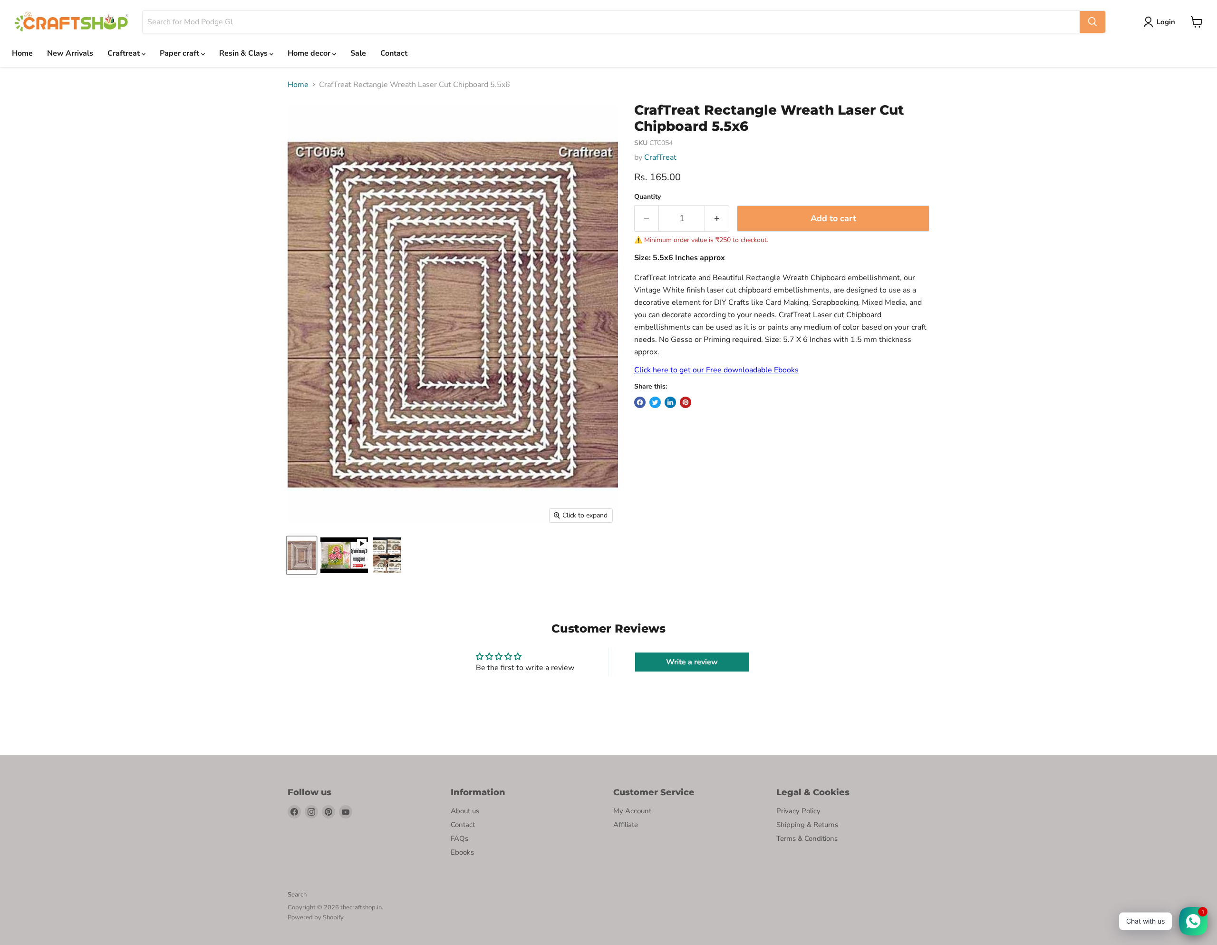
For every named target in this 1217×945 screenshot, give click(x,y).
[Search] (1092, 22)
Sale (358, 53)
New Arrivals (70, 53)
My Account (632, 811)
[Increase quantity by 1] (717, 218)
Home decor (310, 53)
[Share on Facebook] (640, 402)
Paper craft (180, 53)
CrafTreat (660, 157)
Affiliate (625, 824)
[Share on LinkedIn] (670, 402)
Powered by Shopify (316, 917)
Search (297, 894)
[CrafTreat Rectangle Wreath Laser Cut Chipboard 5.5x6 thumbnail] (344, 555)
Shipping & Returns (807, 824)
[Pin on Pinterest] (685, 402)
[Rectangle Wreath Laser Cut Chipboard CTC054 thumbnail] (302, 555)
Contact (393, 53)
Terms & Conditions (807, 838)
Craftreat (124, 53)
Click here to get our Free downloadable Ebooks (716, 370)
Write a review (692, 662)
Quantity (647, 197)
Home (22, 53)
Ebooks (462, 852)
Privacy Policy (798, 811)
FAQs (459, 838)
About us (465, 811)
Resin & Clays (244, 53)
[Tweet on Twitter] (655, 402)
